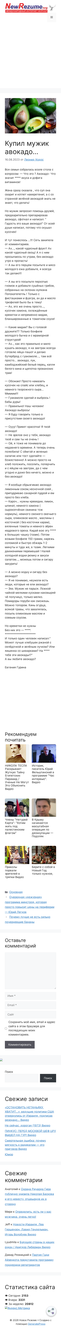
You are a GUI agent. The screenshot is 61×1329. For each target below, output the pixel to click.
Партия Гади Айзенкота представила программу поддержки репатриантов (29, 1259)
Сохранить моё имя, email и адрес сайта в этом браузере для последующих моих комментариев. (31, 1028)
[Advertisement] (30, 57)
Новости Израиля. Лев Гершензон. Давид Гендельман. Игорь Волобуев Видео (26, 1229)
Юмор (9, 1154)
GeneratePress (36, 1323)
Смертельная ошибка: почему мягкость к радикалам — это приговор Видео (25, 1145)
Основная (16, 892)
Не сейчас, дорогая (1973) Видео (27, 1125)
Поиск (9, 1071)
